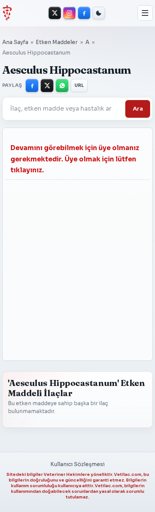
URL (79, 85)
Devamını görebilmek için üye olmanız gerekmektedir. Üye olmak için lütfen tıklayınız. (75, 159)
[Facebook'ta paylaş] (32, 85)
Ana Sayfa (15, 42)
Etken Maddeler (57, 42)
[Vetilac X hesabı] (55, 13)
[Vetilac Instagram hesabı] (69, 13)
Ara (138, 108)
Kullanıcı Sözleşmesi (77, 464)
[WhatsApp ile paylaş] (62, 85)
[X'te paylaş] (47, 85)
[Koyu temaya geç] (99, 13)
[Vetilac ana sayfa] (7, 12)
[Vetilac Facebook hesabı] (84, 13)
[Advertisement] (70, 266)
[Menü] (145, 13)
